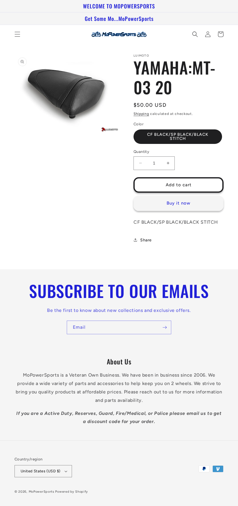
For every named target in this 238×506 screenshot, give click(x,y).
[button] (17, 34)
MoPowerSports (41, 492)
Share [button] (146, 240)
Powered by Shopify (71, 492)
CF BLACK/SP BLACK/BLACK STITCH (177, 136)
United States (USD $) (40, 471)
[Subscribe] (164, 327)
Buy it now (178, 203)
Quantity (141, 151)
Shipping (141, 114)
